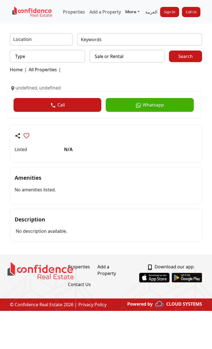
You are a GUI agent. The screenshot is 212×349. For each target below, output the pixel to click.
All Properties (43, 70)
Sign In (169, 11)
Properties (74, 12)
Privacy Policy (92, 305)
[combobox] (14, 39)
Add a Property (105, 12)
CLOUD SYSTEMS (184, 304)
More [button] (130, 12)
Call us (191, 11)
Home (16, 70)
